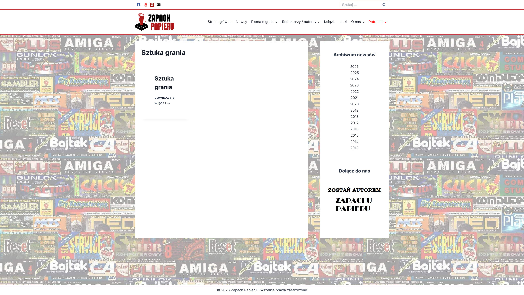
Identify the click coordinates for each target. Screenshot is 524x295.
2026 (354, 67)
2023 (354, 85)
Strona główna (220, 22)
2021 (355, 98)
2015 (355, 135)
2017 (355, 123)
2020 (354, 104)
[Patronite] (146, 5)
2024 (354, 79)
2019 (354, 110)
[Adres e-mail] (158, 4)
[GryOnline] (152, 5)
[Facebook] (138, 4)
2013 (354, 148)
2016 (354, 129)
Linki (343, 22)
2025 (354, 73)
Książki (329, 22)
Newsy (241, 22)
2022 (354, 92)
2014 (354, 142)
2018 (355, 117)
